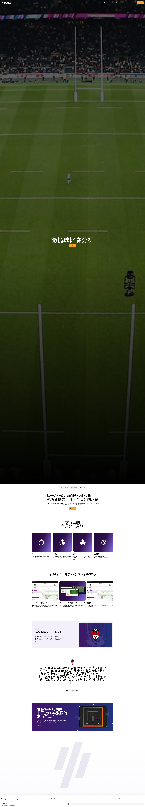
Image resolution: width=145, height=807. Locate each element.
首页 (61, 487)
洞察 (117, 2)
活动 (121, 2)
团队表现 (66, 487)
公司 (126, 2)
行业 (104, 2)
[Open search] (129, 3)
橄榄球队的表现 (74, 487)
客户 (113, 2)
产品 (108, 2)
